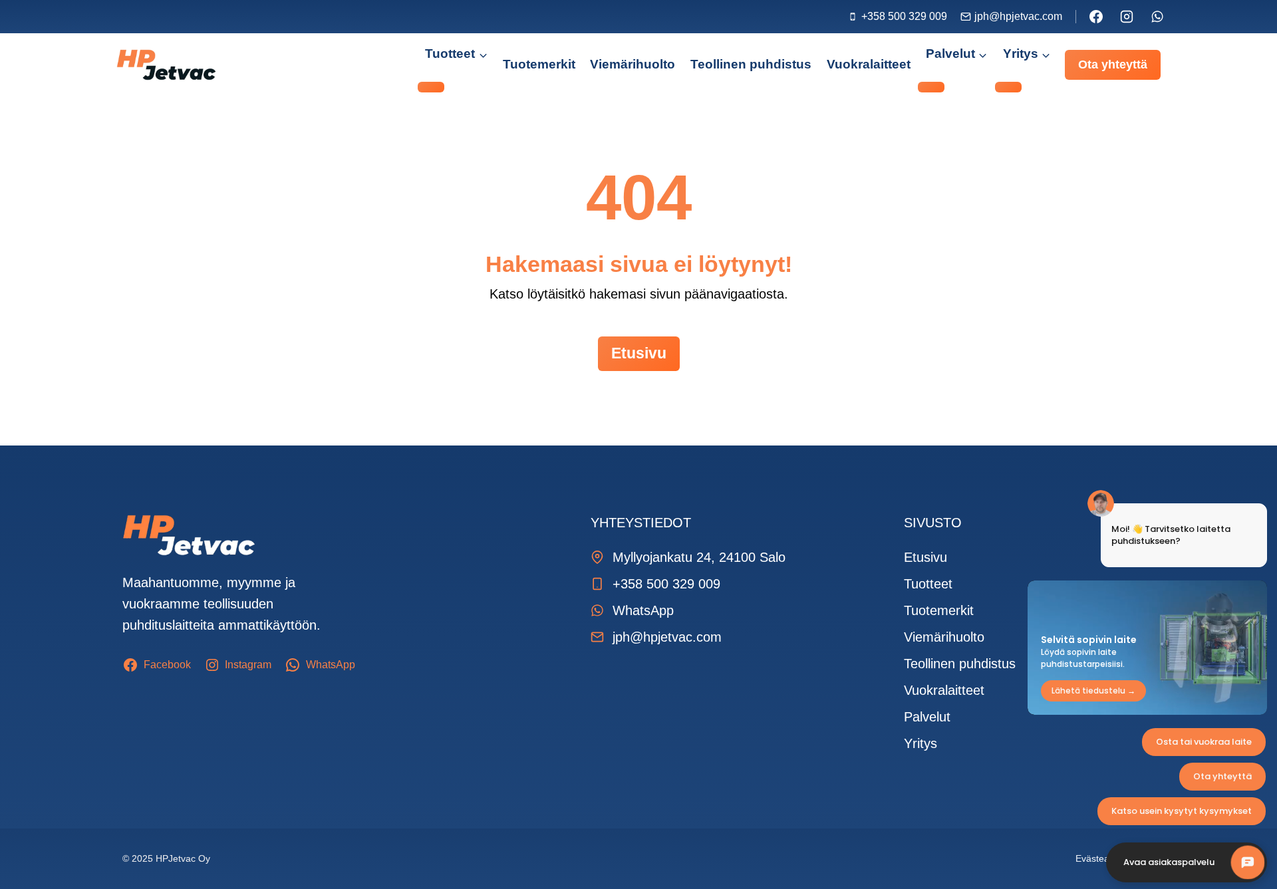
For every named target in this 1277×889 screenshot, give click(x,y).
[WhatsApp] (1157, 16)
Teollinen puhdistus (750, 64)
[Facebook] (1096, 16)
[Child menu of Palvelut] (931, 87)
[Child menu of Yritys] (1008, 87)
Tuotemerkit (539, 64)
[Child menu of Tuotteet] (431, 87)
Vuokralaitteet (869, 64)
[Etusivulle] (188, 535)
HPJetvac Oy (183, 858)
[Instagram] (1126, 16)
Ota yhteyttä (1112, 64)
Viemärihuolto (632, 64)
